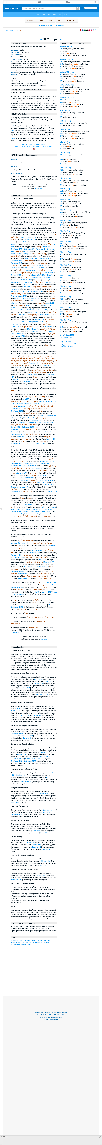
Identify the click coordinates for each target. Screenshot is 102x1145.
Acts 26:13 (43, 560)
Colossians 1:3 (31, 240)
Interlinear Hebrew (30, 940)
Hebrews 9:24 (28, 268)
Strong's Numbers (44, 940)
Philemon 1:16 (35, 553)
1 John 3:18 (36, 831)
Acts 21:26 (28, 284)
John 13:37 (23, 296)
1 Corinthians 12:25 (31, 270)
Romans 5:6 (17, 379)
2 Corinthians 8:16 (29, 282)
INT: (61, 56)
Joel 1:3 (25, 487)
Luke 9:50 (35, 258)
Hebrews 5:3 (44, 514)
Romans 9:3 (15, 291)
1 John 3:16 (35, 298)
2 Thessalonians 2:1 (28, 478)
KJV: (61, 53)
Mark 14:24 (34, 301)
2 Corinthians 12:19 (29, 418)
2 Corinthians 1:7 (21, 473)
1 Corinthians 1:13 (46, 315)
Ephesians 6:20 (36, 275)
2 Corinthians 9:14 (29, 249)
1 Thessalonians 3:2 (47, 480)
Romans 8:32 (39, 319)
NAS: (61, 64)
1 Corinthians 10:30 (27, 427)
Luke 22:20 (14, 303)
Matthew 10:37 (48, 562)
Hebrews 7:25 (16, 268)
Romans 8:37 (47, 849)
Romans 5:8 (39, 683)
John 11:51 (63, 252)
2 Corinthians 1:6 (16, 418)
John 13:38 (63, 286)
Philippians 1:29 (23, 406)
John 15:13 (26, 298)
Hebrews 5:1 (15, 289)
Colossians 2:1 (21, 437)
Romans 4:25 (29, 843)
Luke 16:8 (37, 592)
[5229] (99, 513)
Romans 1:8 (15, 432)
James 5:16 (22, 242)
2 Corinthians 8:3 (24, 578)
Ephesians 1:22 (37, 550)
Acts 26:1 (42, 268)
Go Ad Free (4, 1137)
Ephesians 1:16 (19, 434)
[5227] (2, 513)
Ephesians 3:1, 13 (35, 422)
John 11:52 (63, 265)
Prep (71, 46)
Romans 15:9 (15, 427)
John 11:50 (29, 305)
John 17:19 (21, 336)
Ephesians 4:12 (36, 847)
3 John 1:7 (36, 404)
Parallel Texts (26, 945)
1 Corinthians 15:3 (29, 505)
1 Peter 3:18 (32, 312)
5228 (12, 126)
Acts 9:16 (49, 401)
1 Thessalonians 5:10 (39, 310)
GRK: (61, 49)
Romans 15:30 (16, 254)
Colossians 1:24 (47, 422)
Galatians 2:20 (26, 322)
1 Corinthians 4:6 (37, 468)
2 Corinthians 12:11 (29, 761)
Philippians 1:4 (41, 249)
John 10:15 (18, 298)
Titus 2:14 (14, 324)
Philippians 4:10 (16, 263)
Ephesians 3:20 (18, 557)
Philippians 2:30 (27, 736)
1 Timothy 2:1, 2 (26, 254)
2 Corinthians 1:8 (23, 574)
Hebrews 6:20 (27, 287)
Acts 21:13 (48, 305)
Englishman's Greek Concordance (22, 943)
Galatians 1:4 (28, 381)
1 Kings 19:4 (19, 594)
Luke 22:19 (49, 327)
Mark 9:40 (28, 258)
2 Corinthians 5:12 (46, 461)
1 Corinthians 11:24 (33, 329)
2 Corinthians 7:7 (35, 277)
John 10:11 (14, 296)
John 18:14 (50, 303)
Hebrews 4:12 (46, 592)
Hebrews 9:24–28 (42, 694)
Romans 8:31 (44, 258)
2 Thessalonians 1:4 (30, 466)
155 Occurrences (66, 337)
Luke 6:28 (33, 237)
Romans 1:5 (28, 404)
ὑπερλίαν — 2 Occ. (66, 346)
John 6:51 (25, 399)
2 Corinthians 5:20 (48, 275)
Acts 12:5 (26, 251)
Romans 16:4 (24, 291)
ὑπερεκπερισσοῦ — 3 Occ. (69, 344)
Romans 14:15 (26, 310)
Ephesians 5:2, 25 (37, 322)
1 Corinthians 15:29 (48, 365)
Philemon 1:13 (34, 363)
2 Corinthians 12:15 (36, 291)
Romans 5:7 (15, 308)
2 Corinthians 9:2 (43, 463)
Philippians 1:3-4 (17, 814)
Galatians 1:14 (51, 582)
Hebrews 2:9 (23, 315)
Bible (7, 30)
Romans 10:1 (46, 247)
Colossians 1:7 (49, 282)
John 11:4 (43, 416)
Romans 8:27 (36, 715)
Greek (16, 30)
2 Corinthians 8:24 (30, 463)
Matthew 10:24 (16, 543)
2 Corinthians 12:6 (42, 567)
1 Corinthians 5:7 (36, 331)
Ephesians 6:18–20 (49, 810)
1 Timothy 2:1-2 (23, 715)
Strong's (11, 30)
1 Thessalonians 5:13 (32, 759)
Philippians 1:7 (43, 475)
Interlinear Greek (16, 940)
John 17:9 (20, 709)
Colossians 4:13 (47, 277)
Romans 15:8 (51, 416)
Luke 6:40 (25, 543)
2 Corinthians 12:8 (50, 492)
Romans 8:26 (41, 265)
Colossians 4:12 (47, 273)
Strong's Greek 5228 (67, 335)
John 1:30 (40, 483)
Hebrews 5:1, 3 (51, 439)
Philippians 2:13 (36, 420)
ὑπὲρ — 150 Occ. (65, 342)
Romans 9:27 (23, 480)
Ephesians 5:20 (16, 429)
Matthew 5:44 (24, 237)
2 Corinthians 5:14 (30, 375)
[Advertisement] (51, 983)
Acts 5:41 (41, 401)
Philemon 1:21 (16, 555)
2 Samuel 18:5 (48, 485)
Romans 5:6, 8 (16, 310)
